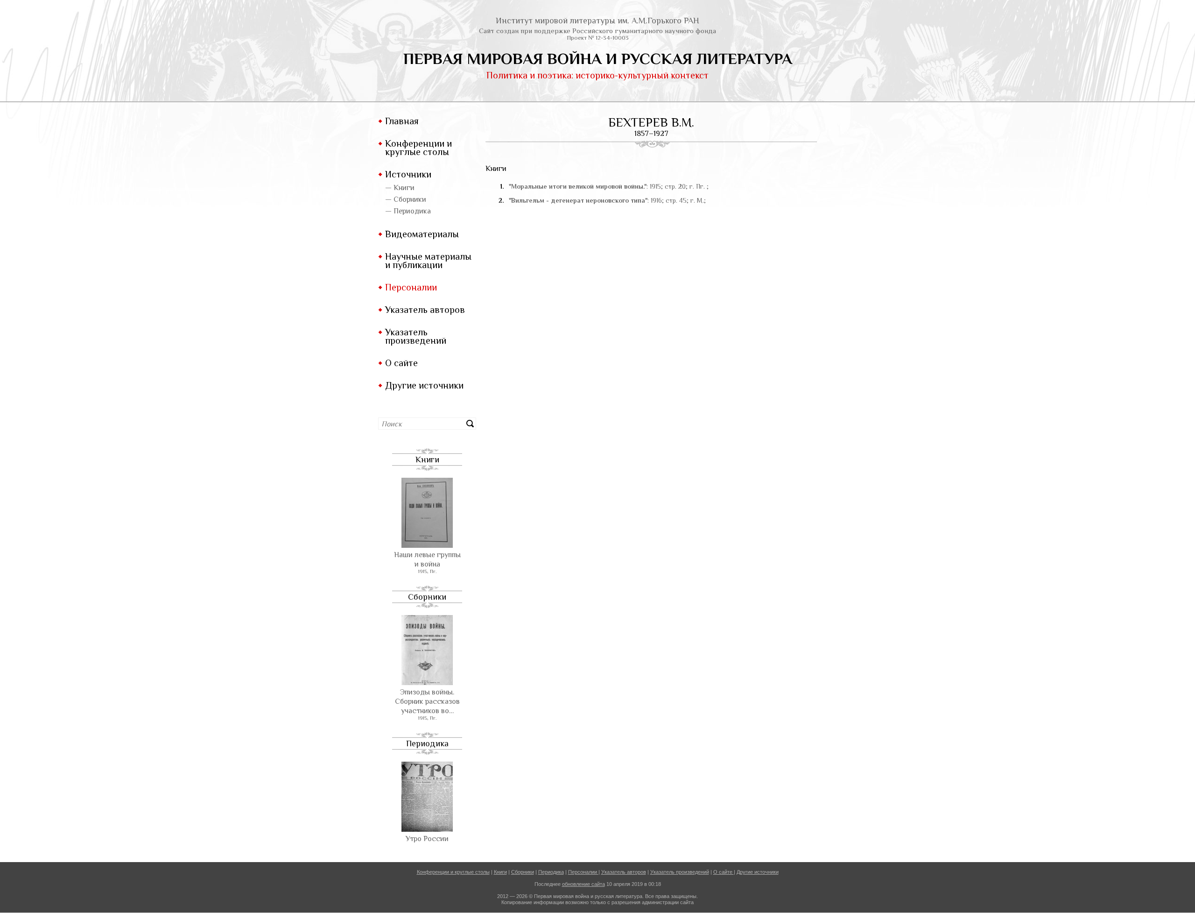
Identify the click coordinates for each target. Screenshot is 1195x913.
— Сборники (405, 199)
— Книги (400, 188)
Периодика (427, 743)
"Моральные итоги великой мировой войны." (578, 186)
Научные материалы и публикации (428, 260)
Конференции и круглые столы (418, 147)
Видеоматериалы (422, 234)
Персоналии (411, 287)
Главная (402, 121)
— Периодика (408, 211)
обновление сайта (583, 884)
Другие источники (424, 385)
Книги (427, 459)
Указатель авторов (425, 309)
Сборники (427, 597)
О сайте (401, 363)
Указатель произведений (415, 336)
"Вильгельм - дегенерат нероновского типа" (578, 200)
